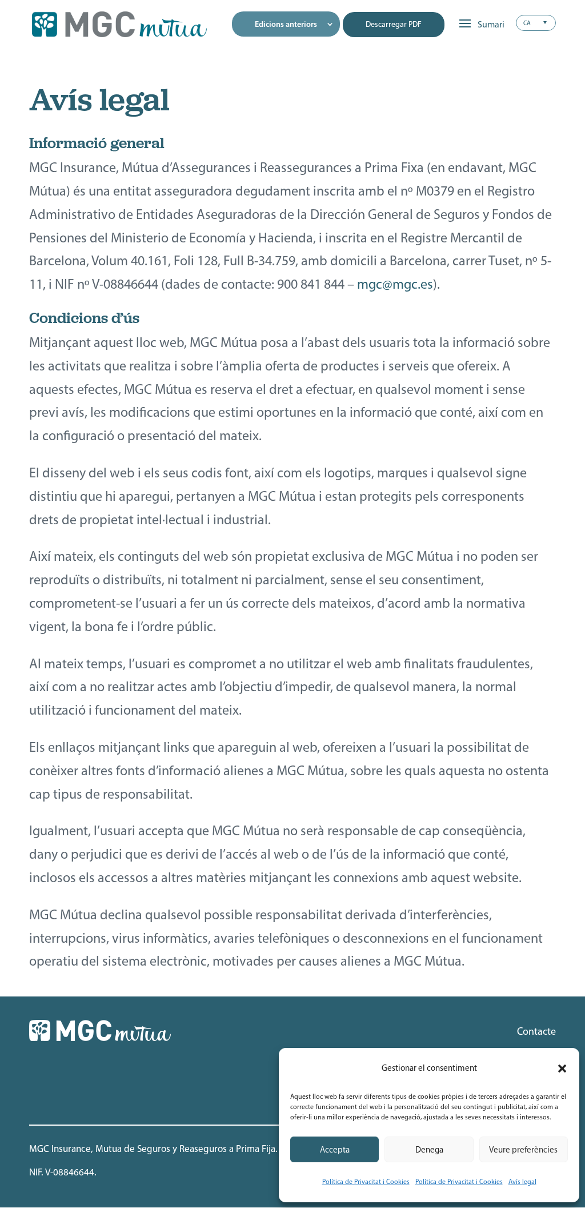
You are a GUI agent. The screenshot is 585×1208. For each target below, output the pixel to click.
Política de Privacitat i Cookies (366, 1182)
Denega (429, 1150)
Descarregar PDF (394, 24)
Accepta (335, 1150)
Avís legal (522, 1182)
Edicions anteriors (286, 24)
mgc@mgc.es (395, 284)
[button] (562, 1068)
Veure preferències (523, 1150)
